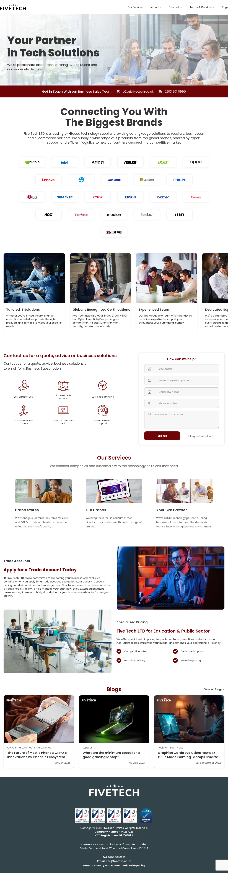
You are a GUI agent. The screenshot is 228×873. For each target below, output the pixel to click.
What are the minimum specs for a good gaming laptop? (111, 755)
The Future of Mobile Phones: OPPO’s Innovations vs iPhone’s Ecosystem (37, 755)
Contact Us (176, 7)
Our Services (135, 7)
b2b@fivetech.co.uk (114, 861)
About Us (155, 7)
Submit (162, 436)
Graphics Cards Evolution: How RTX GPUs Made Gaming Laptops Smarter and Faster (188, 755)
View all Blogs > (214, 689)
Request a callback (202, 436)
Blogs (225, 7)
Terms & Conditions (202, 7)
